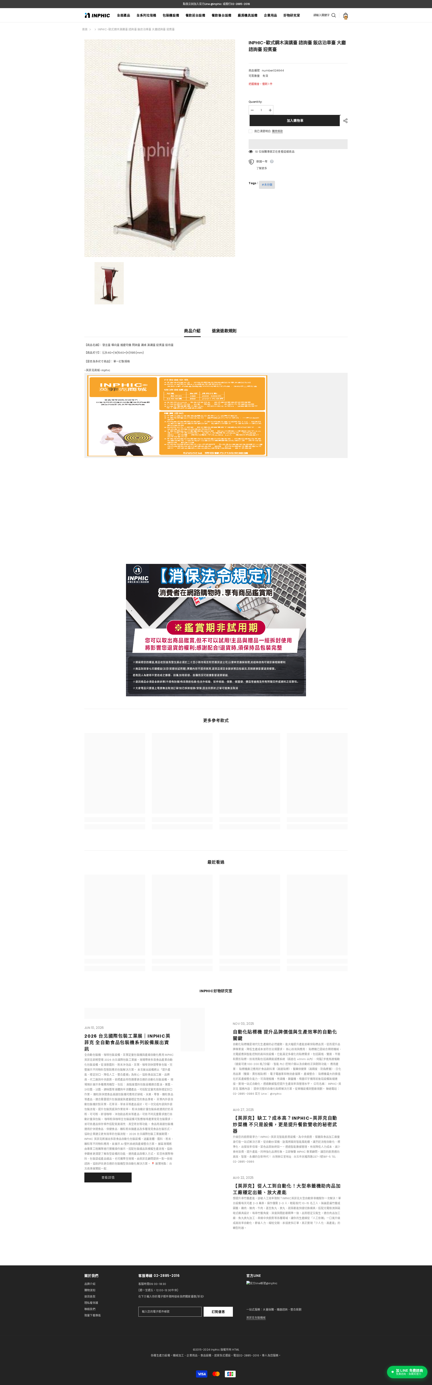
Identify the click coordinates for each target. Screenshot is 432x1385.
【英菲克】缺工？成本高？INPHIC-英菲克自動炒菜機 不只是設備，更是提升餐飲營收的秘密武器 (285, 1124)
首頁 (85, 29)
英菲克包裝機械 (256, 1318)
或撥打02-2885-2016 (236, 4)
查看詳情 (108, 1177)
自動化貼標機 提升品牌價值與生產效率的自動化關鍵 (285, 1035)
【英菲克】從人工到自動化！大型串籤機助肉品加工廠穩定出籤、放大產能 (287, 1189)
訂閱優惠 (218, 1311)
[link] (114, 819)
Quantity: (255, 102)
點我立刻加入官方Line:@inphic (202, 4)
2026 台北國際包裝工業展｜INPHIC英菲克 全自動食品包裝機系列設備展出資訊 (127, 1042)
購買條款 (277, 131)
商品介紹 (192, 331)
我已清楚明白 (262, 131)
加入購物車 (294, 120)
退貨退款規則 (224, 331)
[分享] (344, 120)
